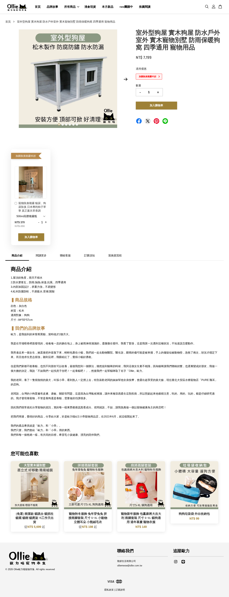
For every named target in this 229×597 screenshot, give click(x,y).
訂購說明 (120, 589)
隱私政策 (109, 589)
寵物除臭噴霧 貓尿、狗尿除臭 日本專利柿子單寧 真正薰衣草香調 (32, 207)
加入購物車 (31, 237)
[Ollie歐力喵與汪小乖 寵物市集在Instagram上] (175, 563)
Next (125, 79)
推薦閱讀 (144, 7)
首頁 (38, 7)
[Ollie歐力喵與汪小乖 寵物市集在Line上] (183, 563)
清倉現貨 (90, 7)
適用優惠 (141, 68)
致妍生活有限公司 (126, 561)
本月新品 (107, 7)
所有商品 (70, 7)
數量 (138, 85)
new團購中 (126, 7)
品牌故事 (52, 7)
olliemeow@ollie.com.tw (129, 565)
